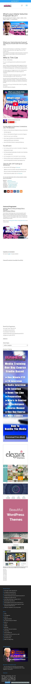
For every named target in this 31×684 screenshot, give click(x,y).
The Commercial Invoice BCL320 (9, 331)
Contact (5, 624)
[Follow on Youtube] (8, 191)
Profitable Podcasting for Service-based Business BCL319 (13, 333)
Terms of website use (8, 632)
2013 (4, 580)
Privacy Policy (6, 630)
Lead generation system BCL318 (9, 335)
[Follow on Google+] (11, 191)
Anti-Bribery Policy (7, 637)
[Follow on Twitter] (5, 191)
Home (5, 613)
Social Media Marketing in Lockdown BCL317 (12, 599)
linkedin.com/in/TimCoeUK (13, 183)
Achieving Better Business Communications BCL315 (13, 602)
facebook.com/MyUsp (12, 187)
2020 (4, 570)
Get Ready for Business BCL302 (9, 330)
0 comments (14, 19)
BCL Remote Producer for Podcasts (10, 620)
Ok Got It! (7, 682)
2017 (4, 574)
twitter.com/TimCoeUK (11, 181)
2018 (4, 573)
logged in (9, 253)
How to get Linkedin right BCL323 (9, 328)
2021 (4, 569)
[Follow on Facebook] (14, 191)
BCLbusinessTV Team (10, 18)
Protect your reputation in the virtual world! (12, 607)
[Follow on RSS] (21, 191)
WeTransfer (6, 627)
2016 (4, 576)
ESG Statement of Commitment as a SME (11, 634)
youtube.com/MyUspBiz (12, 184)
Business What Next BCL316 (9, 600)
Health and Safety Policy (8, 639)
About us (6, 622)
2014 (4, 578)
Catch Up (6, 617)
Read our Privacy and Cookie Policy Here (20, 682)
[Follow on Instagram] (18, 191)
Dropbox (5, 625)
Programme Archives (8, 618)
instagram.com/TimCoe (13, 185)
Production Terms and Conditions (10, 629)
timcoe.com (18, 167)
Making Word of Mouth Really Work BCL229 (17, 220)
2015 (4, 577)
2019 (4, 572)
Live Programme (7, 615)
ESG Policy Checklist (8, 636)
